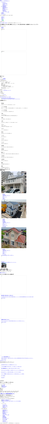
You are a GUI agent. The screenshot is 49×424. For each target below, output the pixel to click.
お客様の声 (2, 13)
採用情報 (4, 5)
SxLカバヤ (4, 94)
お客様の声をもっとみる (3, 360)
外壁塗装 (4, 78)
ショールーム (4, 420)
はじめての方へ (4, 404)
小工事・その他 (4, 11)
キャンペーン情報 (5, 419)
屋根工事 (4, 8)
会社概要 (4, 4)
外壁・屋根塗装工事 (3, 6)
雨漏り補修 (4, 10)
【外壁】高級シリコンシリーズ (7, 90)
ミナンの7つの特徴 (5, 3)
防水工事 (4, 412)
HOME (3, 402)
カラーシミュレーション (6, 418)
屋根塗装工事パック (5, 7)
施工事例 (2, 12)
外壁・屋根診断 (4, 417)
